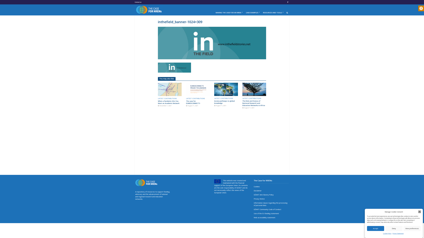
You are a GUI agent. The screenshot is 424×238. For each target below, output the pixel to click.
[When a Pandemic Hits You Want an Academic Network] (170, 89)
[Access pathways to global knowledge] (226, 89)
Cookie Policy (387, 233)
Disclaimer (258, 191)
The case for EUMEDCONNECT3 (193, 102)
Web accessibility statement (264, 217)
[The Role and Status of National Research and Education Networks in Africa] (254, 89)
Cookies (257, 186)
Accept (375, 228)
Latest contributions (167, 98)
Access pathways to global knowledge (224, 102)
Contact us (138, 2)
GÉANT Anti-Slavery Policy (264, 195)
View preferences (412, 228)
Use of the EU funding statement (266, 213)
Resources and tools (272, 12)
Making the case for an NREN (228, 12)
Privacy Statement (398, 233)
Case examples (252, 12)
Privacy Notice (259, 199)
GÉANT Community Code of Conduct (267, 209)
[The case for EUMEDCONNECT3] (198, 89)
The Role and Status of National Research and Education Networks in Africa (253, 103)
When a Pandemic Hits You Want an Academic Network (168, 102)
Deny (394, 228)
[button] (421, 8)
